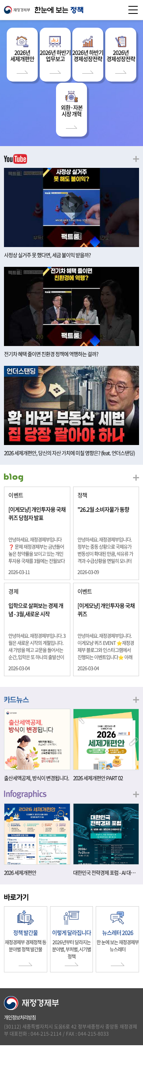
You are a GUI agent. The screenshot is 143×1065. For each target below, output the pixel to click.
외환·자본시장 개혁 (72, 110)
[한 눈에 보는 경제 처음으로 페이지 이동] (71, 10)
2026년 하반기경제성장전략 (87, 55)
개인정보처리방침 (20, 1017)
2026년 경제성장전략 (120, 55)
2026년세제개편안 (22, 55)
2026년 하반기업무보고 (55, 55)
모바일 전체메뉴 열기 (133, 10)
